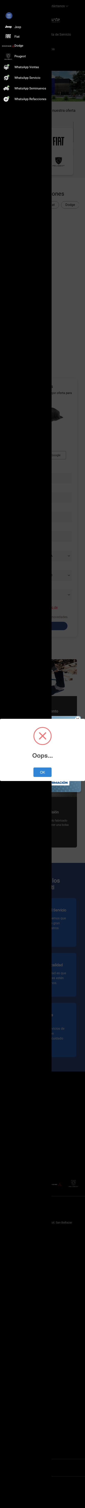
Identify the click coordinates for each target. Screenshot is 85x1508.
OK (42, 772)
